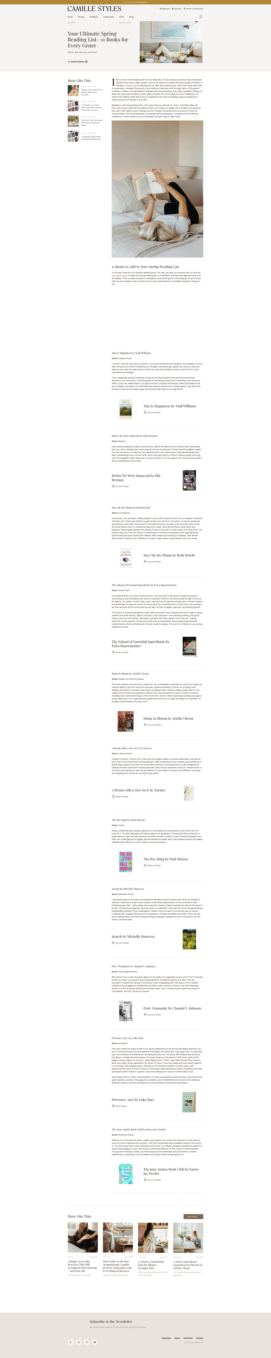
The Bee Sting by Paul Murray (165, 859)
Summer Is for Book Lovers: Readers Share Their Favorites (92, 92)
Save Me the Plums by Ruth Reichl (169, 555)
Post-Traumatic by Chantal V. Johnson (172, 1008)
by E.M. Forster (132, 748)
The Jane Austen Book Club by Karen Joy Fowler (170, 1171)
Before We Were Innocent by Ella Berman (136, 477)
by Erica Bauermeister (144, 585)
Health (70, 1257)
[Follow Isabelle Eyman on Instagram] (86, 61)
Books (71, 22)
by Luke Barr (128, 1038)
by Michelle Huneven (128, 888)
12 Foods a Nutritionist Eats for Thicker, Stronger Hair (151, 1265)
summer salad (132, 85)
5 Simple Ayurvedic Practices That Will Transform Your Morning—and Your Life (82, 1266)
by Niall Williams (131, 353)
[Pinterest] (87, 1342)
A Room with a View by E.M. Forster (138, 790)
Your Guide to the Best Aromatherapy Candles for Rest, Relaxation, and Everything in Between (117, 1266)
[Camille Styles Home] (95, 9)
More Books (192, 1216)
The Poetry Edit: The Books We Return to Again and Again (91, 122)
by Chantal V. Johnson (133, 966)
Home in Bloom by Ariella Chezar (168, 718)
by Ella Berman (135, 435)
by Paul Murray (128, 820)
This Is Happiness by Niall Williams (169, 406)
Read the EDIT (143, 2)
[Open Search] (200, 16)
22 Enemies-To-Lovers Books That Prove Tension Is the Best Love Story (91, 107)
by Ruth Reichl (131, 507)
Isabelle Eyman (77, 62)
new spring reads (119, 275)
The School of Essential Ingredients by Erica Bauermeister (140, 643)
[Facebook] (71, 1342)
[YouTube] (95, 1342)
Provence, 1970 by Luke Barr (133, 1099)
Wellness (107, 1257)
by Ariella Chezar (130, 673)
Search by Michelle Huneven (133, 936)
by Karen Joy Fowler (139, 1129)
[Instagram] (79, 1342)
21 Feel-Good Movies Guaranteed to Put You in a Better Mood (187, 1265)
